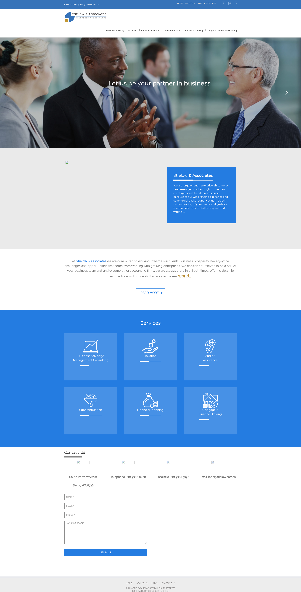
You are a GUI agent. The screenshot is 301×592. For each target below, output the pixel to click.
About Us (190, 3)
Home (180, 3)
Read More (149, 293)
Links (199, 3)
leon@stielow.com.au (89, 4)
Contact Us (210, 3)
